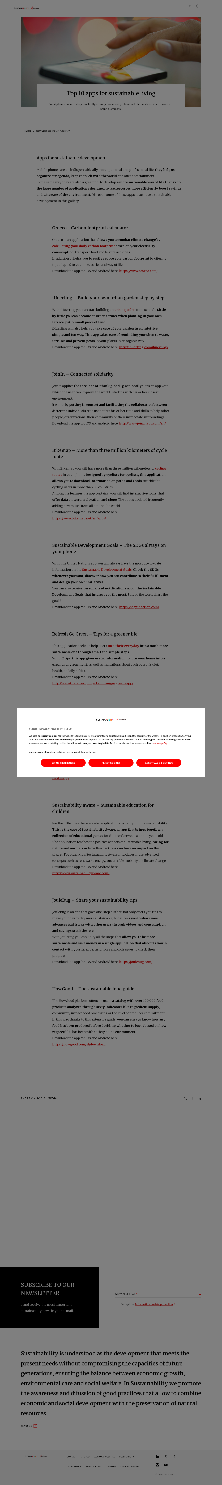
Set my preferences (63, 762)
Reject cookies (111, 762)
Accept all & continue (159, 762)
